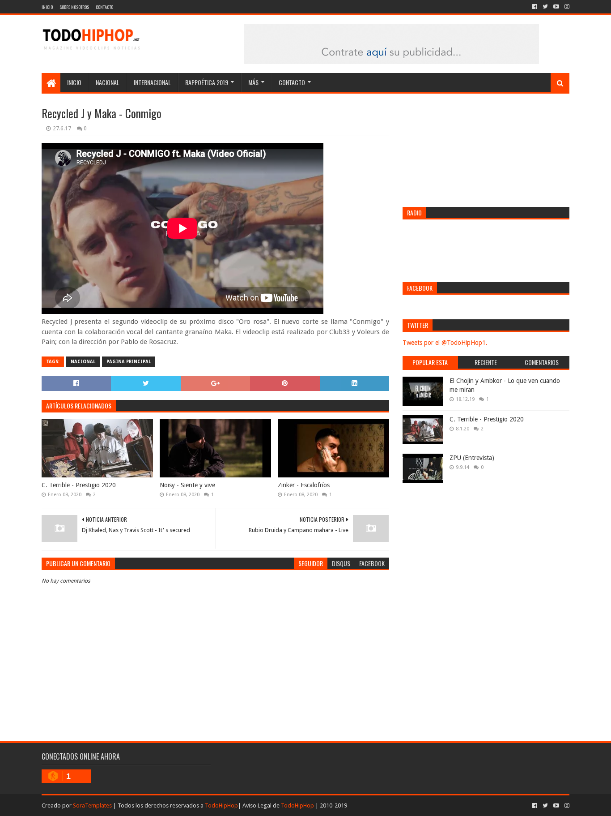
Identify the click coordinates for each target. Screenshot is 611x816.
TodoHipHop (221, 805)
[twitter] (545, 6)
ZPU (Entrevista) (472, 457)
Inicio (47, 7)
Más (253, 82)
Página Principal (128, 361)
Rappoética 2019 (206, 82)
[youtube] (556, 6)
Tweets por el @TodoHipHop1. (445, 342)
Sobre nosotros (74, 7)
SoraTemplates (92, 805)
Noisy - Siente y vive (187, 485)
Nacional (107, 82)
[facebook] (534, 6)
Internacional (152, 82)
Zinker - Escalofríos (304, 485)
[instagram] (566, 6)
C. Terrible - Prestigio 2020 (79, 485)
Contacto (104, 7)
